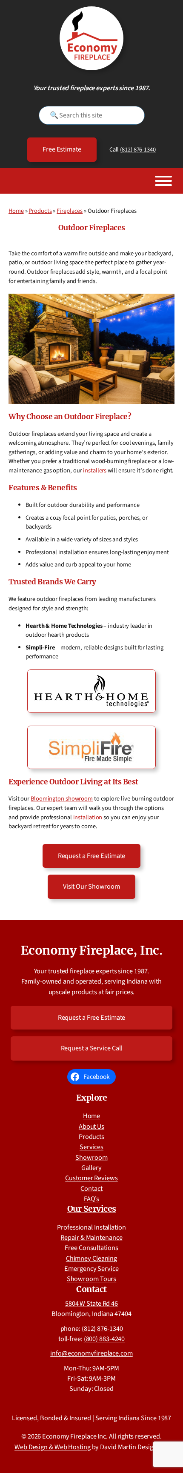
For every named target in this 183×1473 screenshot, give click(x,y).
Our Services (91, 1209)
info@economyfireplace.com (91, 1353)
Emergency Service (91, 1268)
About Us (91, 1126)
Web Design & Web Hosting (52, 1447)
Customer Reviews (91, 1178)
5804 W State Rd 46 (91, 1303)
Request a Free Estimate (92, 856)
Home (16, 210)
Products (40, 210)
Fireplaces (70, 210)
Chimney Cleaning (91, 1258)
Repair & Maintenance (91, 1237)
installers (94, 470)
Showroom (91, 1157)
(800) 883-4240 (104, 1339)
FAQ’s (92, 1199)
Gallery (91, 1168)
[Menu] (163, 181)
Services (91, 1147)
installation (88, 817)
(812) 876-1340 (138, 149)
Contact (91, 1188)
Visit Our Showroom (91, 886)
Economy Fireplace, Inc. (92, 950)
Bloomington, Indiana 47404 (91, 1314)
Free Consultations (91, 1248)
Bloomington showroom (62, 798)
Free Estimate (62, 149)
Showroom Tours (92, 1279)
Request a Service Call (92, 1048)
